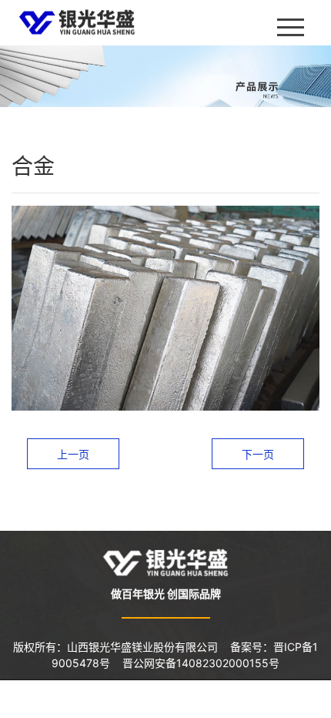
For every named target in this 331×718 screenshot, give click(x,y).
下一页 (258, 454)
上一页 (73, 454)
